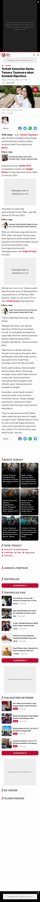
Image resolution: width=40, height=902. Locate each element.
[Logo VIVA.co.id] (5, 55)
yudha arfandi (9, 552)
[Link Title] (7, 601)
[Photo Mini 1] (5, 120)
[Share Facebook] (20, 128)
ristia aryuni (8, 555)
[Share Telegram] (35, 128)
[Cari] (34, 55)
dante (19, 552)
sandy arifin (8, 549)
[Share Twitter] (25, 128)
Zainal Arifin (10, 83)
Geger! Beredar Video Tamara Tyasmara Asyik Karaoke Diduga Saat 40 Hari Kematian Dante (23, 311)
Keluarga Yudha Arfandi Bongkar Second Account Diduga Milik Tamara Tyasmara (23, 225)
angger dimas (30, 552)
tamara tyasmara (22, 549)
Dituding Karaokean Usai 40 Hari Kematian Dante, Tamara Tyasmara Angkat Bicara (23, 158)
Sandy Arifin (25, 165)
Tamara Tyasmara (29, 134)
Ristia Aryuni (13, 301)
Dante (4, 147)
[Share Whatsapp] (30, 128)
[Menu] (38, 55)
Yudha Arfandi (29, 251)
